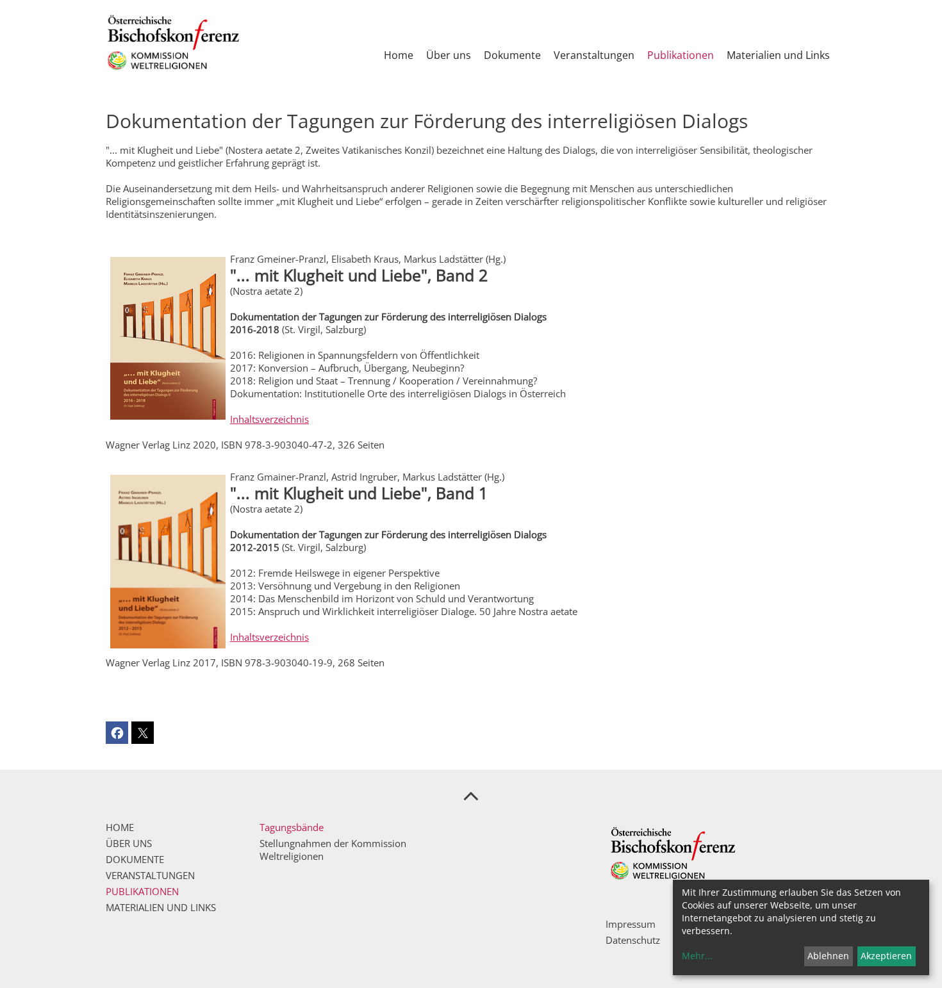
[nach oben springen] (471, 795)
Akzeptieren (886, 956)
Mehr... (697, 956)
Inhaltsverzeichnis (269, 419)
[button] (117, 732)
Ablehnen (828, 956)
